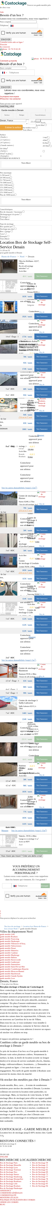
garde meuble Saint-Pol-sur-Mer (12, 967)
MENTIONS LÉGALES (9, 1197)
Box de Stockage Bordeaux (10, 1181)
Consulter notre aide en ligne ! (12, 42)
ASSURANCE (5, 1190)
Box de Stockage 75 (40, 1174)
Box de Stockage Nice (8, 1172)
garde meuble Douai (8, 948)
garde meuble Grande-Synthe (11, 976)
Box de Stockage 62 (40, 1170)
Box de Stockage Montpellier (11, 1179)
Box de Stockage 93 (40, 1184)
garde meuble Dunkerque (10, 941)
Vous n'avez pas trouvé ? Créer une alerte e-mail (21, 856)
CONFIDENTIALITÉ (8, 1195)
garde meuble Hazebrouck (10, 974)
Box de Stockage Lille (8, 1184)
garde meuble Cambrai (9, 953)
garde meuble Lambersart (10, 962)
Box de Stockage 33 (40, 1167)
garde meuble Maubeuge (9, 955)
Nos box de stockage (12, 926)
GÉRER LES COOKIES (9, 1202)
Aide (2, 12)
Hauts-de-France (8, 256)
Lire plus (5, 984)
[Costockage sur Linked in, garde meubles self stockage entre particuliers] (13, 1150)
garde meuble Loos (7, 978)
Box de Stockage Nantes (9, 1174)
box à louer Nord (10, 929)
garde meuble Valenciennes (10, 946)
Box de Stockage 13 (40, 1165)
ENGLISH (4, 1157)
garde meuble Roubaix (9, 937)
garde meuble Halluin (8, 957)
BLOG (2, 1204)
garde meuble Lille (7, 934)
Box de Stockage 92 (40, 1181)
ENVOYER (5, 39)
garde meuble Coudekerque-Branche (14, 969)
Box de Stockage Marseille (10, 1165)
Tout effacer (27, 130)
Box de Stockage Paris (8, 1163)
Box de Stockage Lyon (9, 1167)
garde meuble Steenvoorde (10, 960)
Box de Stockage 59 (40, 1163)
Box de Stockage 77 (40, 1177)
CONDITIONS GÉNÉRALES (11, 1193)
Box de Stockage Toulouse (10, 1170)
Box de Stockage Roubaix (10, 1186)
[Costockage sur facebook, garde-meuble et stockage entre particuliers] (2, 1150)
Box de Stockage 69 (40, 1172)
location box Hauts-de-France (34, 926)
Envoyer (44, 886)
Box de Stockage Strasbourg (11, 1177)
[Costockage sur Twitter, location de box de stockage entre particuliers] (8, 1150)
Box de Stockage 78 (40, 1179)
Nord (22, 256)
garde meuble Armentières (10, 964)
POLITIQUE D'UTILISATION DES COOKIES (17, 1200)
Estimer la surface (13, 127)
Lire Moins (13, 984)
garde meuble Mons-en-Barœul (12, 971)
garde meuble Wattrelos (9, 950)
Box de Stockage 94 (40, 1186)
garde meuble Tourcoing (9, 939)
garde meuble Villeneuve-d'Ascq (12, 943)
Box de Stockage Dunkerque (11, 1188)
